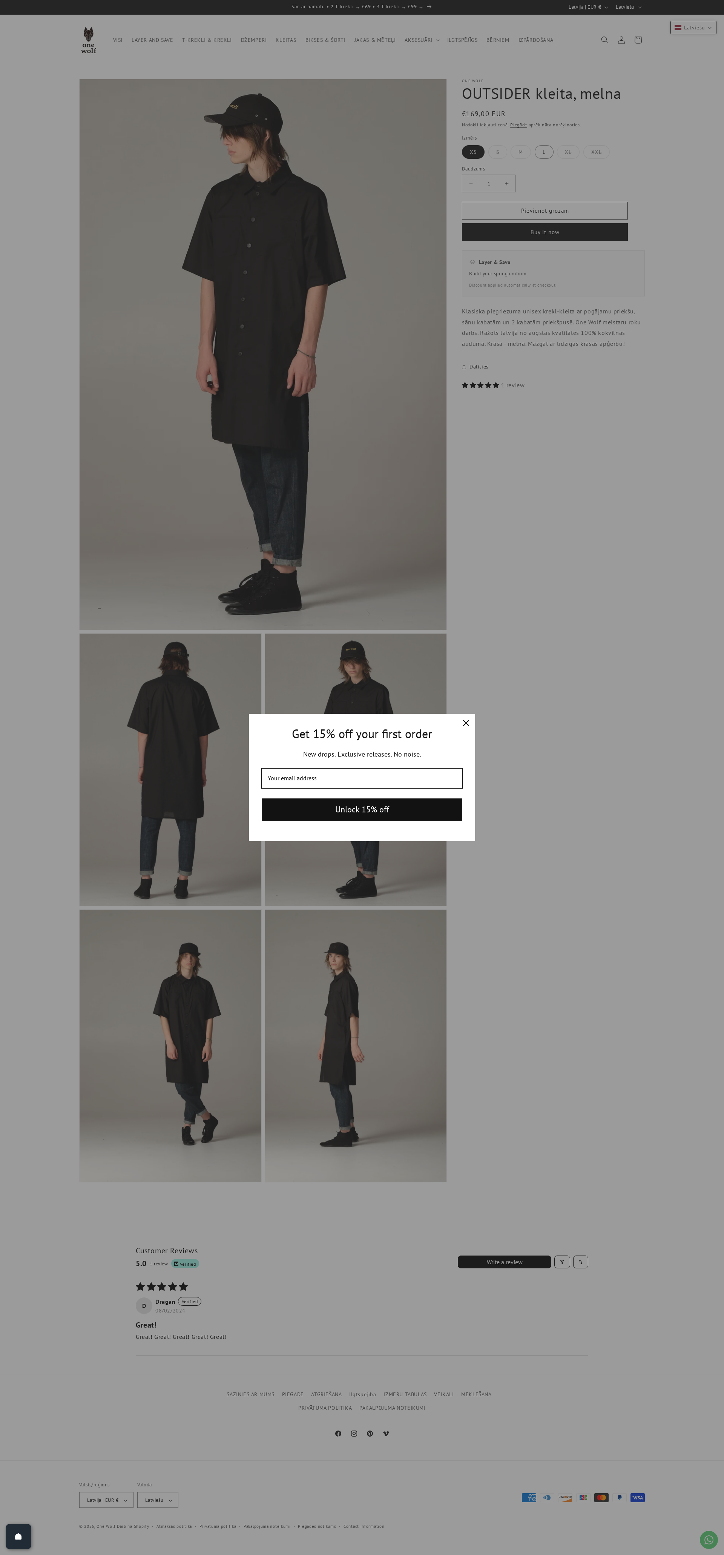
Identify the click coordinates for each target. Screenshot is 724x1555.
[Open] (18, 1536)
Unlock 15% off (362, 809)
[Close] (466, 723)
